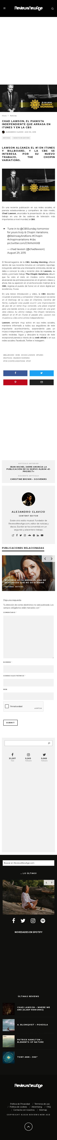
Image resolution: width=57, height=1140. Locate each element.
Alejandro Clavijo (14, 132)
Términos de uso (42, 1104)
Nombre (7, 662)
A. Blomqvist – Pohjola (32, 1024)
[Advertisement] (28, 48)
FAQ (49, 1107)
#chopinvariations (18, 239)
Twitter (29, 340)
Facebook (20, 340)
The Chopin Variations (14, 361)
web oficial (40, 337)
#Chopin (37, 235)
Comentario (10, 612)
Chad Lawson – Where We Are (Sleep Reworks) (33, 1008)
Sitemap (43, 1110)
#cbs (33, 239)
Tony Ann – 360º (27, 1057)
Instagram (39, 340)
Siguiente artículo (28, 476)
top (29, 361)
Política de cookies (18, 1107)
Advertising (37, 1107)
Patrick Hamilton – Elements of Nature (30, 1040)
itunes (40, 355)
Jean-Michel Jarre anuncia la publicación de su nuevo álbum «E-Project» (28, 469)
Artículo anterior (28, 463)
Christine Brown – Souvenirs (28, 479)
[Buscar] (49, 743)
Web (5, 689)
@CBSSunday (28, 228)
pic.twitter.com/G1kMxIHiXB (23, 243)
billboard (9, 355)
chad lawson (28, 355)
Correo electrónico (14, 675)
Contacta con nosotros (23, 1110)
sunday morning (22, 358)
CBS (43, 294)
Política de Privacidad (20, 1104)
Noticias (6, 138)
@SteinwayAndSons (19, 235)
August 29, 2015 (16, 252)
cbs (18, 355)
